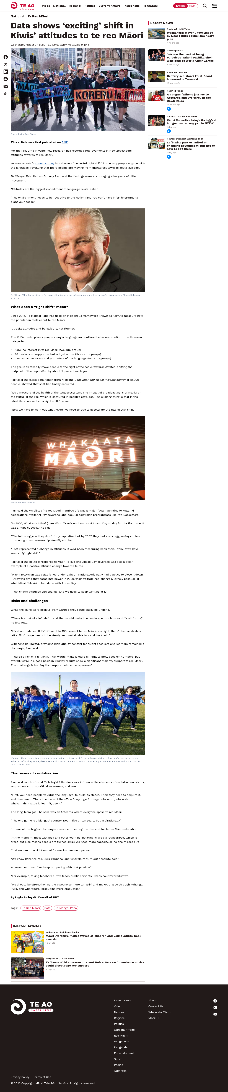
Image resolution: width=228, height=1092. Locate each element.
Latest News (122, 1000)
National (59, 5)
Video (46, 5)
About (152, 1000)
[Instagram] (200, 1007)
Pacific (118, 1065)
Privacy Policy (20, 1077)
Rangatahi (150, 5)
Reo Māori (121, 1035)
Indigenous (131, 5)
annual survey (44, 163)
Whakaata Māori (159, 1012)
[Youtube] (200, 1014)
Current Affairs (109, 5)
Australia (120, 1070)
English (180, 5)
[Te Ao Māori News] (32, 1035)
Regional (75, 5)
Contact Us (156, 1006)
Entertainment (124, 1053)
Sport (117, 1059)
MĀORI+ (153, 1018)
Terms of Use (42, 1077)
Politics (89, 5)
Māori (192, 5)
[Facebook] (200, 1001)
